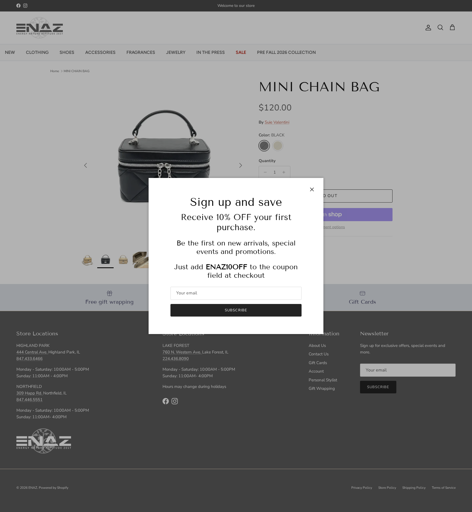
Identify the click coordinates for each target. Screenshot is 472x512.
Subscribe (236, 310)
